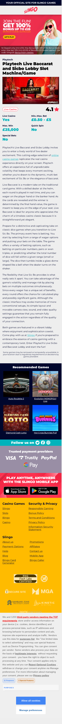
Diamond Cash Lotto (16, 432)
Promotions (37, 541)
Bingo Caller (37, 560)
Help (5, 551)
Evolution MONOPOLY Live (45, 399)
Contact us (36, 551)
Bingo (6, 517)
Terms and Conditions (42, 517)
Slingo (31, 335)
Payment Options (12, 546)
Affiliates (35, 546)
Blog (5, 555)
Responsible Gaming (41, 508)
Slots (5, 513)
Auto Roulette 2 (16, 398)
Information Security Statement (41, 528)
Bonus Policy (36, 513)
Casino (6, 522)
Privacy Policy (37, 522)
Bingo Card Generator (9, 561)
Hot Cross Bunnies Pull (45, 432)
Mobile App (36, 555)
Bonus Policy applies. (24, 52)
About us (7, 541)
